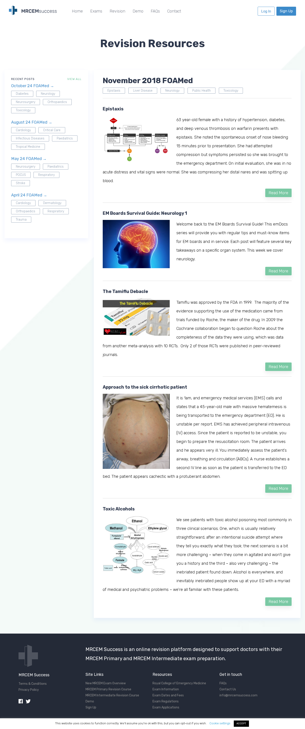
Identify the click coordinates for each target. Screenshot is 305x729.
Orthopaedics (57, 102)
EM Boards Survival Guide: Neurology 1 (145, 213)
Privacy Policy (29, 690)
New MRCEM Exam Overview (106, 683)
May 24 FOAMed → (29, 158)
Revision (117, 11)
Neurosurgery (25, 102)
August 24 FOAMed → (31, 122)
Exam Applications (165, 707)
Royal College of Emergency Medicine (179, 683)
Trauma (21, 219)
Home (77, 11)
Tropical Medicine (28, 147)
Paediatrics (65, 138)
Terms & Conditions (33, 684)
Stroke (20, 183)
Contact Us (227, 689)
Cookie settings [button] (219, 723)
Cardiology (23, 130)
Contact (174, 11)
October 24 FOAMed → (32, 85)
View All (74, 79)
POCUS (21, 175)
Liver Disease (142, 91)
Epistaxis (113, 91)
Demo (138, 11)
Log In (266, 11)
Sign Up (286, 11)
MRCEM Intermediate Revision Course (112, 695)
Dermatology (52, 203)
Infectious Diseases (30, 138)
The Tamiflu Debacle (125, 291)
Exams (96, 11)
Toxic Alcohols (119, 509)
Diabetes (22, 94)
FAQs (155, 11)
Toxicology (23, 110)
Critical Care (52, 130)
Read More (278, 192)
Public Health (201, 91)
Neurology (48, 94)
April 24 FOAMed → (29, 195)
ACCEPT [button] (241, 723)
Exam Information (165, 689)
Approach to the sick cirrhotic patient (145, 387)
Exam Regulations (165, 701)
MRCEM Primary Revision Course (108, 689)
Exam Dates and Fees (168, 695)
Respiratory (46, 175)
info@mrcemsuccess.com (238, 695)
